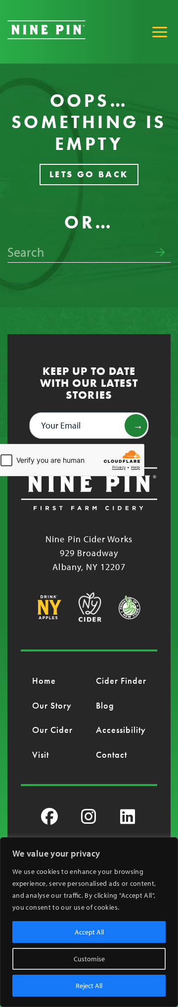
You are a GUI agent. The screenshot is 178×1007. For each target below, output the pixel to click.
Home (44, 680)
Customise (89, 958)
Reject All (89, 985)
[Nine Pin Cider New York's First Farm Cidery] (46, 36)
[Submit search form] (160, 253)
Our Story (52, 705)
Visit (40, 754)
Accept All (89, 932)
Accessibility (121, 729)
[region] (89, 922)
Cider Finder (121, 680)
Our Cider (52, 729)
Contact (112, 754)
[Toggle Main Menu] (160, 32)
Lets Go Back (89, 174)
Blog (105, 705)
